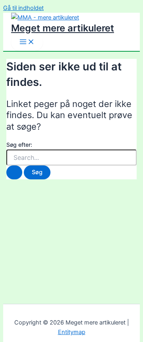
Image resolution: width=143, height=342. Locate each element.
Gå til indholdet (23, 8)
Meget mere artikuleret (62, 28)
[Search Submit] (14, 172)
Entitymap (71, 332)
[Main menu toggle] (27, 42)
